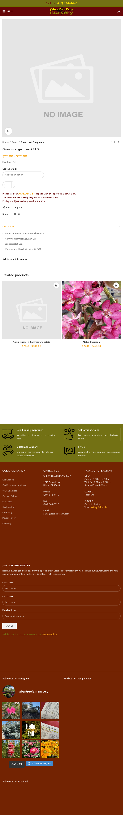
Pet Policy (7, 512)
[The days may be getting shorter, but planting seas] (31, 730)
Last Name (7, 596)
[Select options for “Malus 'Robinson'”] (116, 285)
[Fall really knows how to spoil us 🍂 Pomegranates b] (11, 749)
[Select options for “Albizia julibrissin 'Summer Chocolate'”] (56, 285)
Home (5, 142)
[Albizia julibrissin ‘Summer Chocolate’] (31, 310)
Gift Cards (7, 501)
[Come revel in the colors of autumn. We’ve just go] (11, 710)
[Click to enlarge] (8, 131)
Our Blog (6, 523)
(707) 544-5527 (51, 504)
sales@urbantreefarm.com (56, 513)
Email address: (9, 610)
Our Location (8, 507)
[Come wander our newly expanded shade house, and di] (31, 710)
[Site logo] (61, 11)
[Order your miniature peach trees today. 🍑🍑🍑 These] (50, 710)
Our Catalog (8, 479)
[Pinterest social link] (19, 214)
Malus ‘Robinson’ (91, 341)
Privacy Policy (9, 517)
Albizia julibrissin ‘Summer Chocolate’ (31, 341)
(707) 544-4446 (66, 3)
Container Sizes (10, 168)
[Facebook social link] (11, 214)
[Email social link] (15, 214)
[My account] (119, 11)
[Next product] (119, 142)
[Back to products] (115, 142)
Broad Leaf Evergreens (32, 142)
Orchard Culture (10, 496)
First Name (7, 582)
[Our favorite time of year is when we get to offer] (50, 730)
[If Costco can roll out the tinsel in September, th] (11, 730)
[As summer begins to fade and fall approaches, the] (31, 749)
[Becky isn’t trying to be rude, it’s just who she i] (50, 749)
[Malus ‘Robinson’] (91, 310)
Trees (15, 142)
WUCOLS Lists (9, 490)
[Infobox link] (30, 434)
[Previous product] (111, 142)
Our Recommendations (14, 485)
